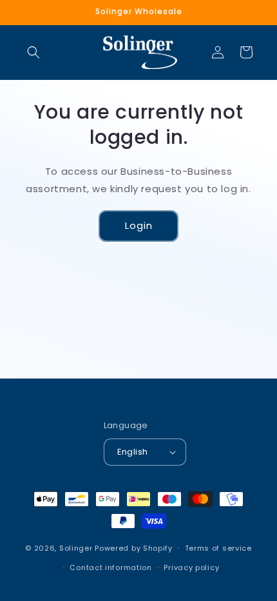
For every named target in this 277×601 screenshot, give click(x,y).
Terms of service (218, 548)
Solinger (76, 547)
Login (139, 225)
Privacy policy (191, 567)
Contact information (110, 567)
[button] (33, 52)
